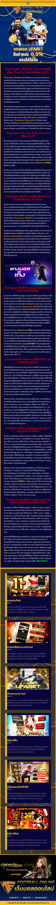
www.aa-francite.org (41, 903)
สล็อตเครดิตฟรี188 (18, 787)
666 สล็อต (13, 833)
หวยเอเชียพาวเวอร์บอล (20, 647)
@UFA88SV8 (41, 561)
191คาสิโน (12, 740)
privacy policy (41, 898)
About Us (27, 898)
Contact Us (14, 898)
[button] (28, 3)
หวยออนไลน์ (14, 600)
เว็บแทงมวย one (16, 694)
